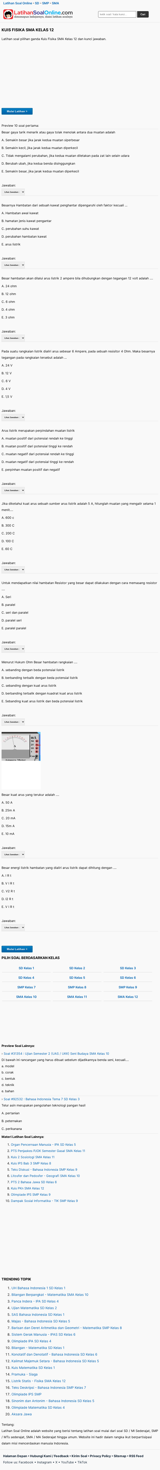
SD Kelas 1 (26, 968)
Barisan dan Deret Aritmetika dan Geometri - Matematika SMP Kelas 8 (67, 1328)
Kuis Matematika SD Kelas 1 (33, 1368)
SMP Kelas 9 (128, 987)
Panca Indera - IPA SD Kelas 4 (35, 1301)
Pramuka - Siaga (25, 1374)
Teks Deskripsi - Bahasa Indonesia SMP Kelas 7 (49, 1388)
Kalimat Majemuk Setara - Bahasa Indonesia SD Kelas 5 (55, 1361)
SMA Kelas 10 (26, 997)
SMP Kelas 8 (77, 987)
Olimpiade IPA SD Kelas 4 (31, 1341)
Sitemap (120, 1456)
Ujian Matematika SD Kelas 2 (34, 1308)
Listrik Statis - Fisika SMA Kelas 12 (39, 1381)
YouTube (67, 1462)
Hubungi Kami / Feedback (49, 1456)
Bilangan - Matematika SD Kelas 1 (38, 1348)
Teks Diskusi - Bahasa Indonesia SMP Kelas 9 (44, 1169)
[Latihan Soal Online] (38, 14)
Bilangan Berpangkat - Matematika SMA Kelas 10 (50, 1295)
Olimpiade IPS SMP (27, 1394)
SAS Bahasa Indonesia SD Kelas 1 (38, 1315)
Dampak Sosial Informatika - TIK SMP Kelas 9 (44, 1201)
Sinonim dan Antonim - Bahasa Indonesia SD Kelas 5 (53, 1401)
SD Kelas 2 (77, 968)
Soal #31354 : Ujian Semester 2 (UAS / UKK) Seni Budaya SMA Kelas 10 (56, 1053)
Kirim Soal (79, 1456)
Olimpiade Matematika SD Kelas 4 (38, 1407)
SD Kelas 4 (26, 978)
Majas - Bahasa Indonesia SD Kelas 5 (41, 1321)
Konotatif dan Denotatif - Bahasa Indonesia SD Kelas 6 (54, 1354)
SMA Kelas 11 (77, 997)
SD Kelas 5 (77, 978)
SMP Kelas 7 (26, 987)
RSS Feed (136, 1456)
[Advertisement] (80, 74)
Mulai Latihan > (17, 111)
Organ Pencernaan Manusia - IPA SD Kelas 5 (43, 1144)
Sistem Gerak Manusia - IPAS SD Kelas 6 (44, 1334)
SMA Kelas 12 (128, 997)
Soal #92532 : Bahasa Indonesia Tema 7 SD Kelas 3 (42, 1099)
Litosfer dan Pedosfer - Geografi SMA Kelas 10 (45, 1176)
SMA (55, 3)
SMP (45, 3)
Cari (142, 14)
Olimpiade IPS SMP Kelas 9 (31, 1194)
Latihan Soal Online (17, 3)
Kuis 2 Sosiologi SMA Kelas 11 (32, 1157)
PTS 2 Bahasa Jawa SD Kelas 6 (34, 1182)
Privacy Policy (100, 1456)
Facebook (26, 1462)
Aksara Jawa (22, 1414)
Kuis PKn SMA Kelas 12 (27, 1188)
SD (37, 3)
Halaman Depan (15, 1456)
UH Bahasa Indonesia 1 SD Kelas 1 (38, 1288)
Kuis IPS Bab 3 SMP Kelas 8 (31, 1163)
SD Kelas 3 (128, 968)
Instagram (44, 1462)
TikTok (82, 1462)
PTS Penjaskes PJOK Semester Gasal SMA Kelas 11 (48, 1151)
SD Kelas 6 (128, 978)
